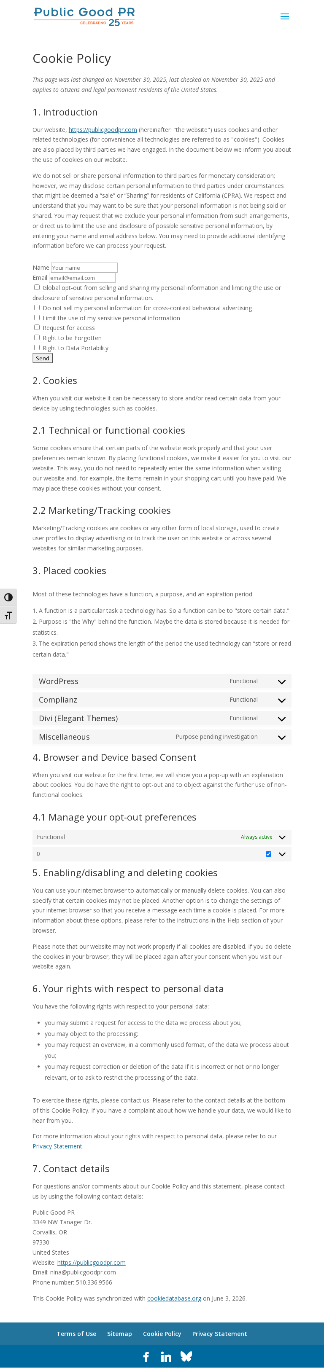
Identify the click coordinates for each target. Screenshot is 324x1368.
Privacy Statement (57, 1146)
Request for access (68, 328)
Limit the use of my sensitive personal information (110, 318)
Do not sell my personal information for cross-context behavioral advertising (146, 308)
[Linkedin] (166, 1357)
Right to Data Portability (74, 348)
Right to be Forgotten (71, 338)
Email (39, 278)
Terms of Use (76, 1334)
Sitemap (119, 1334)
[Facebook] (146, 1357)
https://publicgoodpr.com (103, 130)
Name (40, 267)
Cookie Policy (162, 1334)
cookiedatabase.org (174, 1298)
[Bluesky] (186, 1357)
